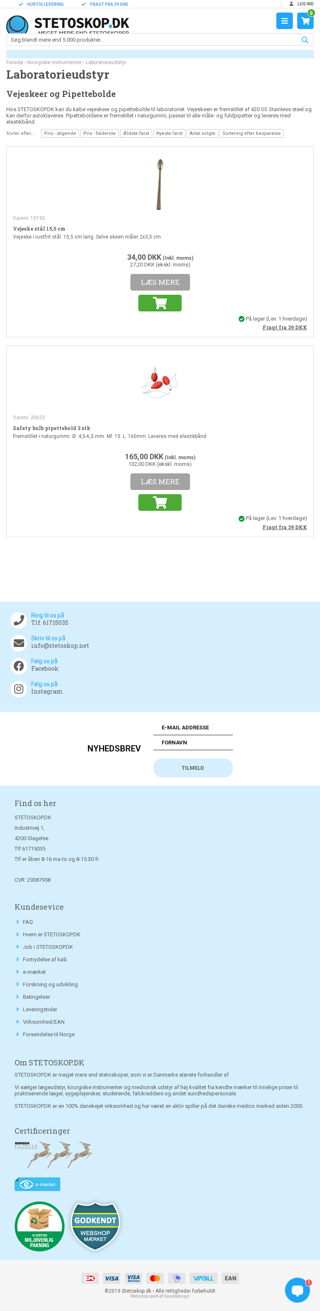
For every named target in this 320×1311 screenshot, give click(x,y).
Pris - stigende (60, 133)
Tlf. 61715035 (49, 623)
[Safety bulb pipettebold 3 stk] (160, 383)
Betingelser (36, 997)
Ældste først (136, 133)
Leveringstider (40, 1009)
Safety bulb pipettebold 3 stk (51, 428)
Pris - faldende (99, 133)
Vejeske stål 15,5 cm (39, 228)
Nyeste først (169, 133)
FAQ (28, 922)
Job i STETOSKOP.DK (48, 947)
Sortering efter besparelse (251, 133)
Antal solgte (202, 133)
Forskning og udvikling (50, 984)
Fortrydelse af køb (45, 959)
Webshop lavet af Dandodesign (160, 1296)
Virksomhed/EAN (44, 1022)
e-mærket (34, 972)
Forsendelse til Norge (49, 1034)
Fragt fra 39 (284, 327)
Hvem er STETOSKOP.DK (51, 934)
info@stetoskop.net (60, 645)
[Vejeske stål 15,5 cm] (160, 183)
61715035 (33, 849)
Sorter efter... (20, 133)
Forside (14, 62)
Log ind (305, 4)
